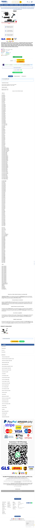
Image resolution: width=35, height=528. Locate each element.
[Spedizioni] (9, 40)
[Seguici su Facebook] (27, 502)
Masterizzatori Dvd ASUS (5, 396)
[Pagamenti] (17, 518)
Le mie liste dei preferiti (15, 507)
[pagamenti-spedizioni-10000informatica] (17, 447)
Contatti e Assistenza (3, 512)
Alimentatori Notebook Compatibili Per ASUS (8, 358)
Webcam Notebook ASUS (5, 411)
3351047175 (20, 508)
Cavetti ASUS (4, 373)
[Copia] (11, 49)
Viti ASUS (3, 409)
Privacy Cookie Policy (4, 504)
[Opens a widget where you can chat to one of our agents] (29, 524)
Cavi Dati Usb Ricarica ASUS (6, 377)
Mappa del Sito (4, 513)
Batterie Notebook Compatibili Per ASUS (7, 366)
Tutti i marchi (9, 507)
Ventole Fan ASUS (4, 407)
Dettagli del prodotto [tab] (17, 76)
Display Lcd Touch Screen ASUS (6, 390)
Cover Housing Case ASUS (5, 388)
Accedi (13, 505)
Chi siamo (3, 507)
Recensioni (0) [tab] (24, 76)
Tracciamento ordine (14, 504)
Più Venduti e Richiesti (9, 506)
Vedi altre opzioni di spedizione (17, 67)
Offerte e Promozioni (8, 503)
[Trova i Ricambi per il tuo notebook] (30, 502)
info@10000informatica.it (21, 507)
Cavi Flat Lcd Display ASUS (5, 379)
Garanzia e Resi (4, 509)
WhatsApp (22, 341)
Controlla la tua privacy (17, 516)
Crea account (14, 506)
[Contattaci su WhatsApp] (31, 502)
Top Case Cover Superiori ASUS (6, 403)
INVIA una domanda (14, 341)
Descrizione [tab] (10, 76)
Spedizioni (3, 503)
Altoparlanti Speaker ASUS (5, 362)
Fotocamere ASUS (4, 392)
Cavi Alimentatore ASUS (5, 375)
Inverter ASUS (4, 394)
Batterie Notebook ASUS (5, 364)
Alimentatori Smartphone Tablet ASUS (7, 360)
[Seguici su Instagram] (28, 502)
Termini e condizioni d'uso (4, 506)
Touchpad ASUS (4, 405)
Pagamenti (3, 508)
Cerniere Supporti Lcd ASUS (5, 381)
